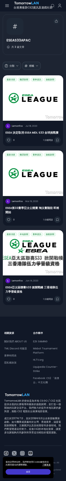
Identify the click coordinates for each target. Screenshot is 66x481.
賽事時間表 (10, 355)
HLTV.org (38, 360)
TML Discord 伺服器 (15, 348)
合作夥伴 (38, 333)
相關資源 (9, 333)
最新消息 (11, 79)
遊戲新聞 (50, 79)
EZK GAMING (40, 341)
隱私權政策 (10, 362)
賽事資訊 (37, 79)
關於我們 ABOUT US (15, 341)
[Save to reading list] (57, 140)
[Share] (56, 21)
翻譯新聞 (24, 79)
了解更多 (46, 464)
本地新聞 (24, 234)
